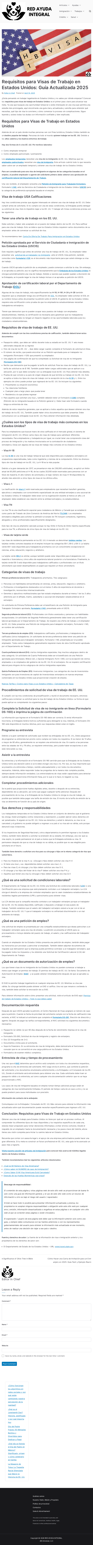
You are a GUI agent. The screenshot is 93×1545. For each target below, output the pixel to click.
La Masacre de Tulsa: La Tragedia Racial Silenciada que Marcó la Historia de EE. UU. (16, 1470)
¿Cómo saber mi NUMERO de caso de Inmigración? (26, 1169)
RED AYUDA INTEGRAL (53, 1538)
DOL (16, 287)
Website (5, 1346)
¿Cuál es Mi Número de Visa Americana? (21, 1166)
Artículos (63, 5)
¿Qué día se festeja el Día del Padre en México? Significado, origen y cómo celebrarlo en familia (16, 1452)
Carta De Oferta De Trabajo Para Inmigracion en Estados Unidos (51, 236)
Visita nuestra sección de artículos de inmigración (24, 1151)
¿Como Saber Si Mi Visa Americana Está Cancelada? (27, 1172)
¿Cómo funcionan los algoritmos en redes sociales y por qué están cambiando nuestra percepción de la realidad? (17, 1395)
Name (5, 1324)
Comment (6, 1301)
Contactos (36, 1507)
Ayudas (75, 5)
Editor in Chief (9, 93)
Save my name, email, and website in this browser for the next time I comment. (35, 1356)
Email (4, 1335)
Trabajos (78, 11)
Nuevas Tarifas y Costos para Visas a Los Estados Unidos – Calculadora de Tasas (37, 684)
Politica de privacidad (41, 1504)
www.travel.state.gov (64, 1246)
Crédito (62, 17)
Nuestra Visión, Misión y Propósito (45, 1500)
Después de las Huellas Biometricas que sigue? (24, 1175)
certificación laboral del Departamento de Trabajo (24, 178)
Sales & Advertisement (41, 1511)
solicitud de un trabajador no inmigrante (32, 255)
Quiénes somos (38, 1496)
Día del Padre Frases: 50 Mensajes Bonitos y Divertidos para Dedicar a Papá (17, 1433)
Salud (73, 17)
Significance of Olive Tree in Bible (18, 1259)
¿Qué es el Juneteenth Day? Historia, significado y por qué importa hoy (17, 1415)
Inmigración (64, 11)
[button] (68, 5)
